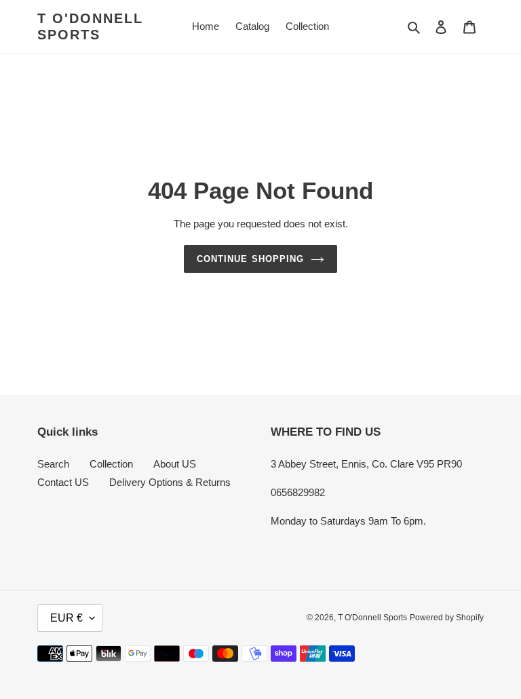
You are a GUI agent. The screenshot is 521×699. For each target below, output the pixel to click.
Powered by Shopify (447, 617)
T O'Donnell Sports (90, 26)
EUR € (66, 618)
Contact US (63, 482)
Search (53, 464)
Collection (111, 464)
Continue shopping (250, 259)
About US (174, 464)
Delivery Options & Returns (170, 482)
